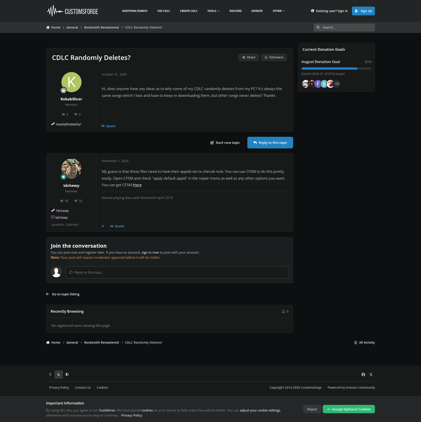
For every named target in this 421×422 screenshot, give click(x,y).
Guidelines (107, 410)
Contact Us (83, 388)
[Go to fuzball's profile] (318, 84)
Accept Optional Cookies (351, 409)
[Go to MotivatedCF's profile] (330, 84)
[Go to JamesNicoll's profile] (312, 84)
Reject (312, 409)
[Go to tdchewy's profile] (71, 169)
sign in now (150, 252)
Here (137, 184)
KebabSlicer (71, 98)
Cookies (102, 388)
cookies (147, 410)
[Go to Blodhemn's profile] (324, 84)
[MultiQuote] (102, 226)
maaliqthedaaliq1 (69, 124)
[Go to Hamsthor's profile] (306, 84)
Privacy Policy (59, 388)
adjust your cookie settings (260, 410)
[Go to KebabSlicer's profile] (71, 82)
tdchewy (71, 185)
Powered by (351, 388)
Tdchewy (62, 211)
